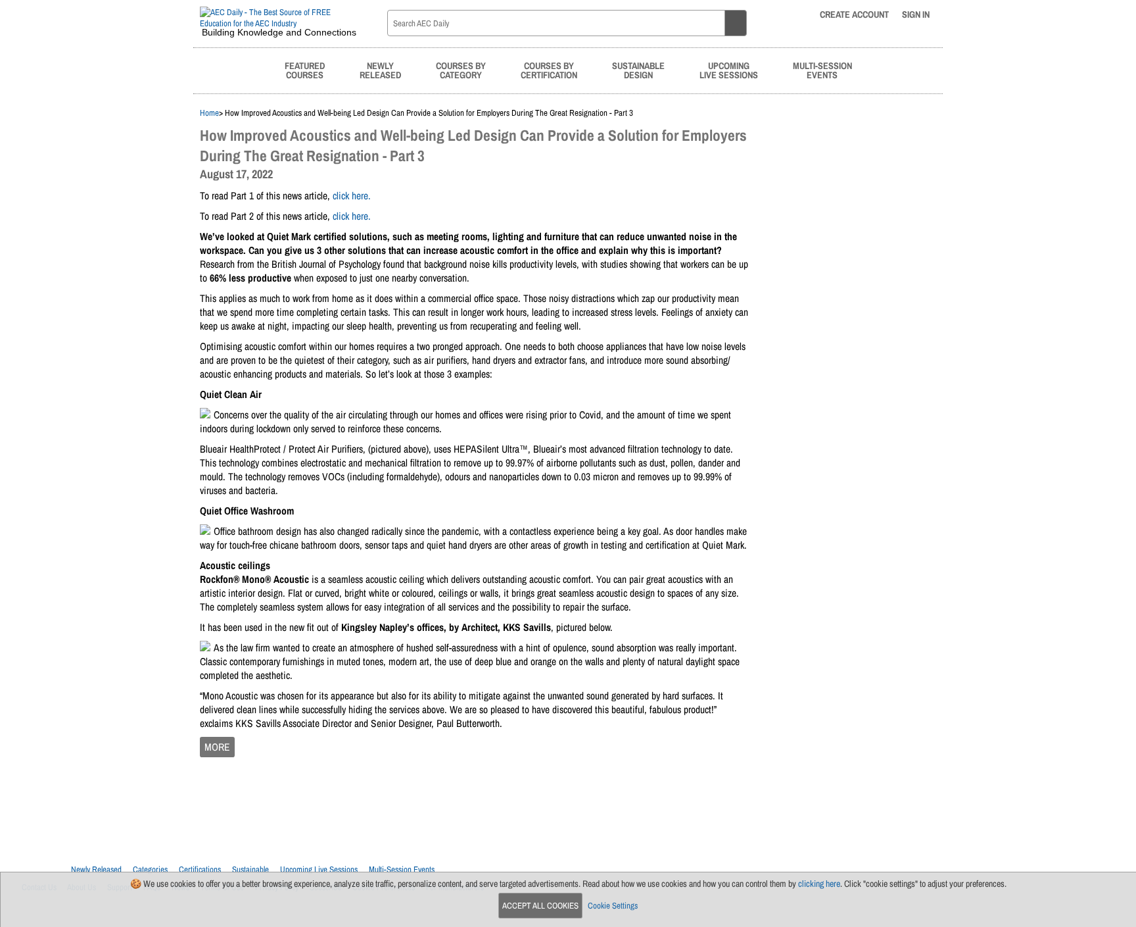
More (217, 747)
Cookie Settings (613, 905)
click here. (352, 196)
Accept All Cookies (540, 905)
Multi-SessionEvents (822, 70)
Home (209, 112)
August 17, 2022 (236, 174)
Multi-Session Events (402, 869)
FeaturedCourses (305, 70)
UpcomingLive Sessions (728, 70)
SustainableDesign (638, 70)
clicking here (819, 883)
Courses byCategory (461, 70)
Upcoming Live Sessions (319, 869)
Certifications (200, 869)
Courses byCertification (549, 70)
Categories (150, 869)
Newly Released (96, 869)
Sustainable (250, 869)
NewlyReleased (380, 70)
